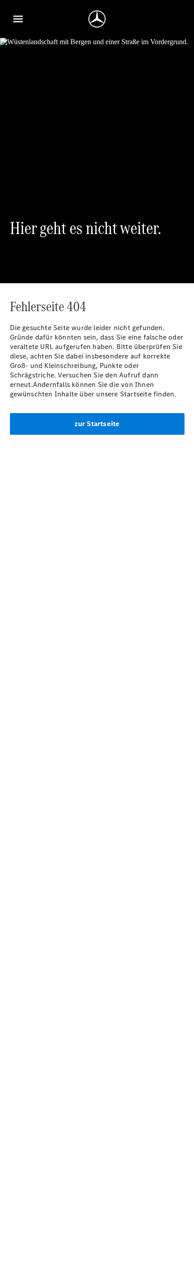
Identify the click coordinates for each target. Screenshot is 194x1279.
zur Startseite (97, 423)
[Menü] (18, 19)
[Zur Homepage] (97, 19)
